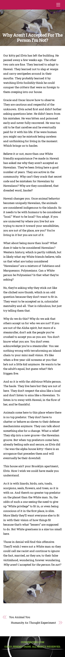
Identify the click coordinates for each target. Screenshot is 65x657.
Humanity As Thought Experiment (33, 622)
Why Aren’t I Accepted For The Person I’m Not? (32, 37)
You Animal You (19, 617)
